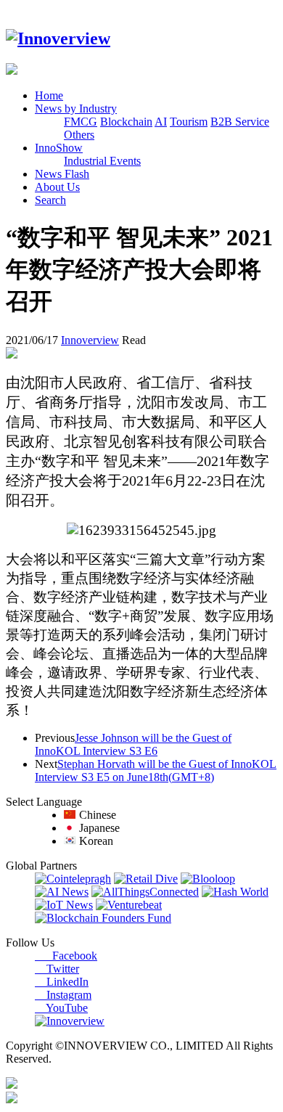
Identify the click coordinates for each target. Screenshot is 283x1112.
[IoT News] (64, 905)
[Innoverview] (58, 38)
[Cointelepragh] (73, 878)
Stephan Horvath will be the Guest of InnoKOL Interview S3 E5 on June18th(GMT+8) (155, 770)
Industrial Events (102, 161)
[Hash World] (235, 892)
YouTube (61, 1008)
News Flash (62, 174)
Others (79, 134)
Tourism (189, 121)
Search (50, 200)
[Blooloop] (208, 878)
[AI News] (62, 892)
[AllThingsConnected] (145, 892)
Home (49, 95)
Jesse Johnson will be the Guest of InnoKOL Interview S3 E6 (133, 744)
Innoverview (90, 340)
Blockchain (126, 121)
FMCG (80, 121)
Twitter (57, 968)
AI (161, 121)
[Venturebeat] (129, 905)
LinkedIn (62, 982)
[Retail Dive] (146, 878)
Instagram (63, 995)
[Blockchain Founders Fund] (103, 918)
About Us (57, 187)
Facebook (66, 955)
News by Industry (76, 108)
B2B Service (239, 121)
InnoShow (59, 148)
